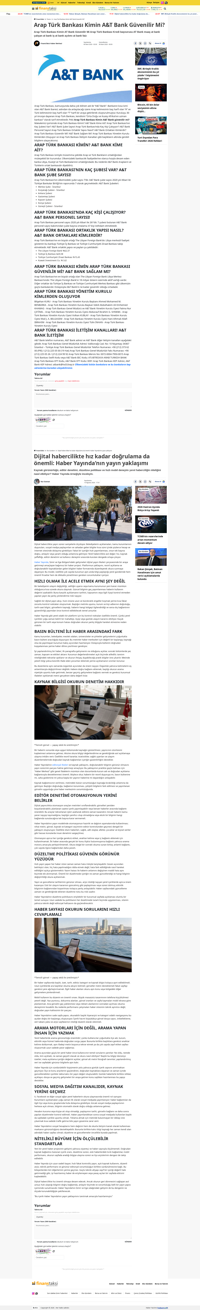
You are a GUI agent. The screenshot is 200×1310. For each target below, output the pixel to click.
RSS (36, 1308)
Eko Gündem (97, 3)
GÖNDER (128, 410)
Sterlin (126, 7)
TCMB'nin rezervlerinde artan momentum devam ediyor (150, 539)
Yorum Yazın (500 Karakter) (45, 390)
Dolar (102, 7)
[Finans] (151, 56)
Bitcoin (142, 7)
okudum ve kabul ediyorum (57, 410)
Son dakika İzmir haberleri (57, 1293)
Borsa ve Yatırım (112, 3)
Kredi (88, 3)
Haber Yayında (41, 562)
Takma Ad (38, 378)
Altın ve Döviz (116, 1293)
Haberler (71, 3)
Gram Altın (156, 7)
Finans (49, 19)
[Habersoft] (163, 1308)
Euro (113, 7)
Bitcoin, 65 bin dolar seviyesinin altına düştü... (148, 108)
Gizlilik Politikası (162, 1293)
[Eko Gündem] (151, 494)
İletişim (156, 2)
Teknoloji (81, 3)
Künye (149, 2)
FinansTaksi (40, 19)
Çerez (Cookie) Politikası (143, 1293)
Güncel (64, 3)
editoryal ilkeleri (60, 764)
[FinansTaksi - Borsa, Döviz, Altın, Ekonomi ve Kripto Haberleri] (45, 1283)
